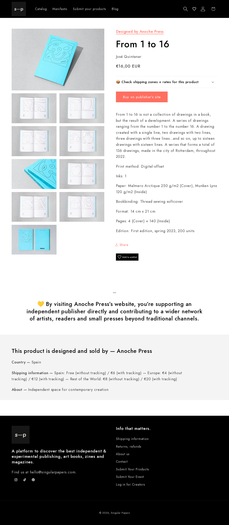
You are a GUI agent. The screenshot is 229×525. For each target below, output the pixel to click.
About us (123, 454)
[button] (186, 9)
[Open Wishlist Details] (194, 9)
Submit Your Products (132, 469)
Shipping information (132, 439)
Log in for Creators (130, 484)
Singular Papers (120, 513)
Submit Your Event (130, 476)
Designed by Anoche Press (140, 31)
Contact (122, 461)
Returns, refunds (128, 446)
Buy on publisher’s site (142, 96)
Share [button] (124, 244)
